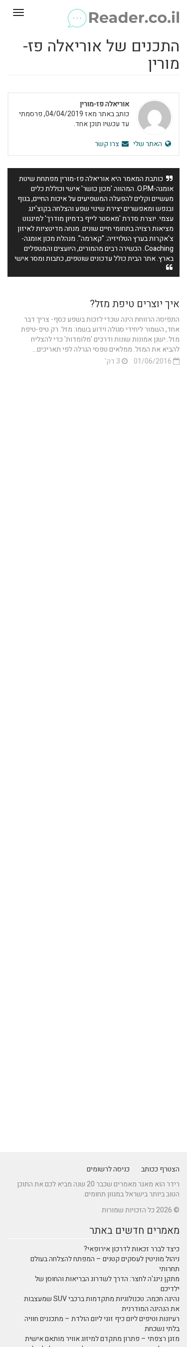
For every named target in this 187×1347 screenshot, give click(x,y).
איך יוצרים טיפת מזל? (135, 304)
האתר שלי (148, 144)
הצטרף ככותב (160, 1169)
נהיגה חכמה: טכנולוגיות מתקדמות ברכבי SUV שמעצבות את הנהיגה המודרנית (102, 1304)
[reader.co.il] (93, 12)
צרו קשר (108, 144)
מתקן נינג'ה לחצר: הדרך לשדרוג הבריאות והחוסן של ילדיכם (107, 1284)
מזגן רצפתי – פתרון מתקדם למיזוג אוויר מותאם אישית (102, 1339)
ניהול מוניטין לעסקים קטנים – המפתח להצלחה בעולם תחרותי (105, 1264)
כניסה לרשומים (108, 1169)
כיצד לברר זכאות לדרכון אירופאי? (132, 1249)
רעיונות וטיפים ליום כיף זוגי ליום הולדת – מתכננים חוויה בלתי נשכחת (102, 1324)
